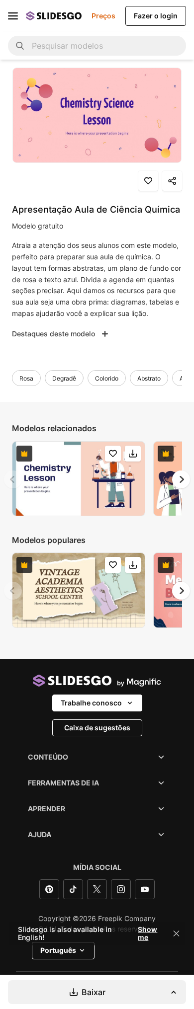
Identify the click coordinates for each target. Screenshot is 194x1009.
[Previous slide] (13, 479)
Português (58, 950)
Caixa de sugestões (97, 727)
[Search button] (20, 46)
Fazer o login (156, 15)
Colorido (106, 378)
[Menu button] (13, 16)
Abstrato (149, 378)
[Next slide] (181, 479)
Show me (147, 933)
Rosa (26, 378)
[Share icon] (172, 181)
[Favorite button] (148, 181)
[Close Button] (177, 933)
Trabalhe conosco (91, 703)
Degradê (64, 378)
